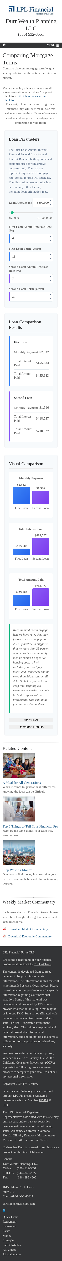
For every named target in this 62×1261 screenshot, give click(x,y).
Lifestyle (8, 1240)
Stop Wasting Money (17, 870)
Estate (6, 1231)
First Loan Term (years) (25, 248)
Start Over (31, 720)
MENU (51, 45)
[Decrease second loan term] (50, 299)
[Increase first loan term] (50, 255)
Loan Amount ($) (20, 202)
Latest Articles (12, 1245)
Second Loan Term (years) (26, 288)
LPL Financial (22, 1095)
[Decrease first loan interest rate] (50, 240)
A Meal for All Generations (22, 782)
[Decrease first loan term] (50, 259)
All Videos (9, 1249)
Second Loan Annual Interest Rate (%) (28, 268)
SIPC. (6, 1105)
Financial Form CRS (22, 952)
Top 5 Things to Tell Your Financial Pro (30, 826)
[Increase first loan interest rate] (50, 236)
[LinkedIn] (4, 1210)
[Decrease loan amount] (50, 205)
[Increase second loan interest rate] (50, 277)
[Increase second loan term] (50, 295)
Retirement (9, 1221)
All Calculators (12, 1254)
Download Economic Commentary (30, 936)
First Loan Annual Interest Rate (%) (30, 228)
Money (7, 1235)
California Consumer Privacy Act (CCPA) (29, 1062)
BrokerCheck (42, 964)
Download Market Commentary (28, 929)
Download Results (31, 727)
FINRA (43, 1100)
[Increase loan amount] (50, 201)
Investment (9, 1226)
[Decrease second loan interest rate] (50, 281)
